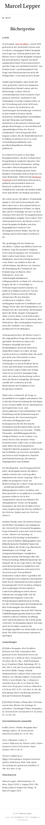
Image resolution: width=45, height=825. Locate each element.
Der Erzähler (22, 44)
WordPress (19, 817)
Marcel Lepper (22, 6)
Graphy (34, 817)
